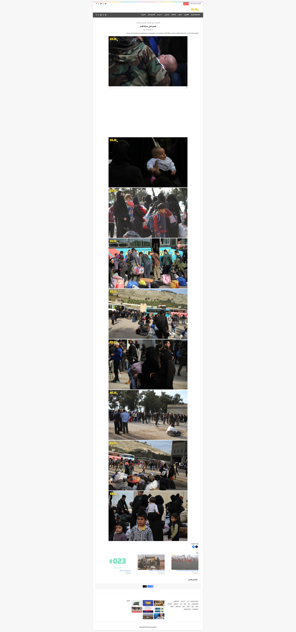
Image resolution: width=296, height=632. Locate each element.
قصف (184, 606)
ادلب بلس (183, 601)
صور (180, 14)
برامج (166, 14)
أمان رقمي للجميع (194, 601)
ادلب (188, 601)
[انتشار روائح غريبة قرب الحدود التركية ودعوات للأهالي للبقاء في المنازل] (148, 616)
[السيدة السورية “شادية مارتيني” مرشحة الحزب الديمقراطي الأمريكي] (159, 616)
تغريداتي (128, 600)
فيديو (186, 14)
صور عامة (149, 23)
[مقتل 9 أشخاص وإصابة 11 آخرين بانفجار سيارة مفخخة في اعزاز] (137, 610)
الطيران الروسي (195, 604)
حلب (181, 604)
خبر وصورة (176, 604)
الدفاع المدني (176, 601)
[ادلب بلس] (195, 10)
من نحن (159, 14)
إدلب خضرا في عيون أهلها (125, 570)
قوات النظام (178, 606)
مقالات (173, 14)
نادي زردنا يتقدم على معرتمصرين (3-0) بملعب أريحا (187, 570)
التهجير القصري (192, 579)
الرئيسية (157, 23)
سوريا (193, 606)
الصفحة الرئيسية (194, 14)
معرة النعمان (195, 609)
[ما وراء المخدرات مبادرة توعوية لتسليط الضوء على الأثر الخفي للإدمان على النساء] (148, 610)
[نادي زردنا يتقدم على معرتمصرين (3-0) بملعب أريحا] (182, 562)
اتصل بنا (143, 14)
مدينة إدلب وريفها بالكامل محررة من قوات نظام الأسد (170, 3)
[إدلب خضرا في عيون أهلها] (115, 562)
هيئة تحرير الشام (187, 609)
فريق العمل (151, 14)
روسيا (197, 606)
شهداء (188, 606)
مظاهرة (172, 606)
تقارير (185, 604)
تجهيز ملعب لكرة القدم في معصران (157, 570)
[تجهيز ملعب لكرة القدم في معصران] (148, 562)
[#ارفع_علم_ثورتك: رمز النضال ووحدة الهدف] (137, 603)
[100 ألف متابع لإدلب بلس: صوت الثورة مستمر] (148, 603)
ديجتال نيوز (170, 604)
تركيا (189, 604)
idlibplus (154, 627)
